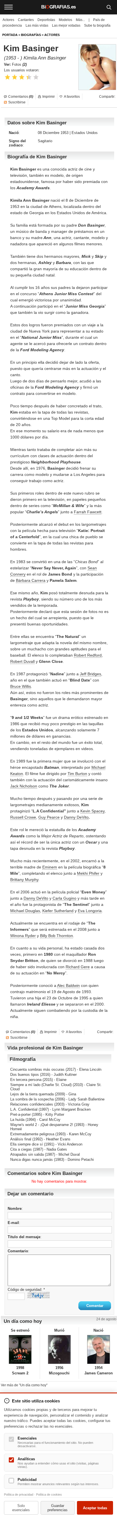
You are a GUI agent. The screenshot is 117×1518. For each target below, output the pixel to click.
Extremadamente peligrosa (32, 1134)
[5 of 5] (35, 77)
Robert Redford (88, 655)
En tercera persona (25, 1080)
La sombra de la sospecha (32, 1099)
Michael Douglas (25, 910)
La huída (17, 1119)
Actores (8, 20)
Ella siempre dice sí (26, 1144)
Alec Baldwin (68, 985)
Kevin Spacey (92, 811)
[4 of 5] (28, 77)
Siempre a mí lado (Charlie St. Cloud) (41, 1085)
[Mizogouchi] (59, 1349)
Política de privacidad (18, 1494)
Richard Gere (78, 967)
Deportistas (46, 20)
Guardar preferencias (57, 1508)
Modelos (65, 20)
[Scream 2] (20, 1349)
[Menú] (8, 7)
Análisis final (20, 1139)
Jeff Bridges (90, 674)
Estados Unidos (85, 133)
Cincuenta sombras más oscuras (37, 1069)
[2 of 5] (14, 77)
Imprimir (48, 97)
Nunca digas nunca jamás (31, 1159)
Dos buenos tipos (24, 1074)
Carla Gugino (64, 898)
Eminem (49, 867)
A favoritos (72, 97)
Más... (80, 20)
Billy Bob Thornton (56, 935)
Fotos (19, 64)
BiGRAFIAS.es (58, 7)
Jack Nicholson (23, 786)
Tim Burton (77, 773)
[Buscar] (108, 7)
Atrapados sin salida (27, 1154)
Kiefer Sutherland (58, 910)
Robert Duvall (22, 661)
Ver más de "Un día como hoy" (24, 1385)
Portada (10, 35)
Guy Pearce (49, 817)
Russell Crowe (23, 817)
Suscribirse (17, 102)
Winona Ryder (23, 935)
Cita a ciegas (21, 1149)
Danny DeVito (76, 817)
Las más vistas (37, 25)
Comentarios (20, 97)
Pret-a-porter (20, 1114)
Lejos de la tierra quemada (32, 1094)
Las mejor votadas (66, 25)
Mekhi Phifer (88, 873)
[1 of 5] (7, 77)
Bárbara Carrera (30, 580)
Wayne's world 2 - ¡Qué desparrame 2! (41, 1125)
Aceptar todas (95, 1508)
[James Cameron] (98, 1349)
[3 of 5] (21, 77)
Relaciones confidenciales (31, 1104)
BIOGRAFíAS (31, 35)
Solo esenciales (21, 1508)
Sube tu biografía (97, 25)
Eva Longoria (90, 910)
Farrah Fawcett (87, 512)
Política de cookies (49, 1494)
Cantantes (26, 20)
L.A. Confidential (23, 1109)
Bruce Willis (20, 686)
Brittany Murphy (24, 879)
